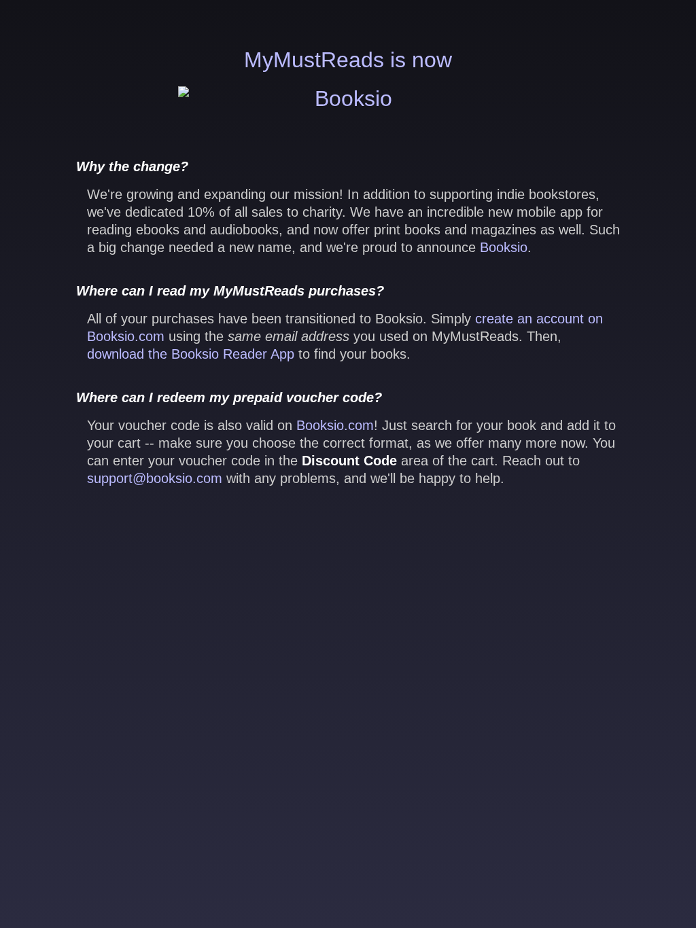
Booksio (503, 247)
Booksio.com (335, 425)
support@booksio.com (154, 478)
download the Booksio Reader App (190, 353)
